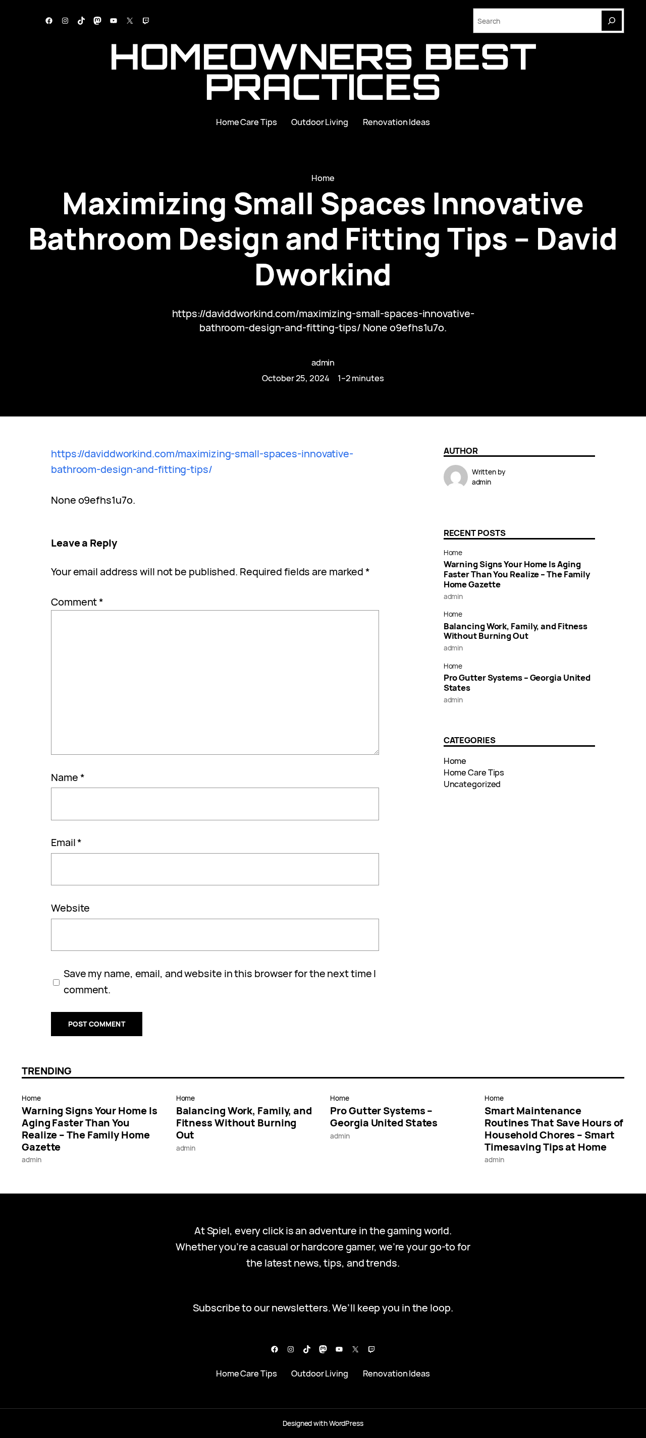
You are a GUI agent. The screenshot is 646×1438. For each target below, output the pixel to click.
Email (66, 842)
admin (323, 362)
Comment (77, 602)
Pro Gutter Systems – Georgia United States (517, 683)
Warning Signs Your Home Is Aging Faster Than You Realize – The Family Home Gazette (517, 574)
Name (67, 777)
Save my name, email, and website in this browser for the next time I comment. (220, 981)
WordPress (346, 1423)
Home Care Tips (474, 772)
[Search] (612, 21)
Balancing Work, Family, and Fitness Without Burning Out (516, 631)
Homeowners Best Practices (323, 71)
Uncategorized (472, 784)
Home (323, 178)
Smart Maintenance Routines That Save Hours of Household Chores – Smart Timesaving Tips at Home (553, 1129)
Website (70, 908)
